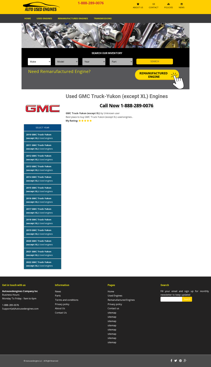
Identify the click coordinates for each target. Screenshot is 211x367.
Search (187, 299)
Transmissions (103, 18)
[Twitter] (175, 360)
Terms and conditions (66, 299)
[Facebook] (171, 360)
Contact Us (61, 312)
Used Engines (44, 18)
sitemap (112, 312)
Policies (168, 7)
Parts (58, 295)
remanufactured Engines (73, 18)
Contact (153, 7)
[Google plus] (185, 360)
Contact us (113, 308)
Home (27, 18)
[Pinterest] (180, 360)
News (181, 7)
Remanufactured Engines (121, 299)
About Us (138, 7)
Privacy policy (62, 304)
